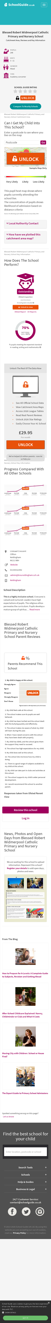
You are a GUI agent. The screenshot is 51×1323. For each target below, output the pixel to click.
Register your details (17, 868)
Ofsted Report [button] (20, 312)
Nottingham (15, 580)
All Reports (31, 312)
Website (14, 564)
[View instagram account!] (39, 1211)
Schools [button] (25, 1174)
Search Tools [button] (25, 1167)
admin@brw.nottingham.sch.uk (24, 575)
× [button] (49, 1303)
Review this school (25, 810)
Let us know (8, 1116)
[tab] (25, 224)
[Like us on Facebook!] (12, 1211)
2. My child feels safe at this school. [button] (19, 710)
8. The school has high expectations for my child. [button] (24, 748)
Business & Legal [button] (25, 1189)
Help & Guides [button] (25, 1181)
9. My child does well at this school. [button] (19, 752)
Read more (34, 609)
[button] (25, 223)
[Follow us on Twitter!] (25, 1211)
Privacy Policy (19, 1233)
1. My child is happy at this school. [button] (19, 680)
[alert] (25, 1312)
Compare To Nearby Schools (25, 106)
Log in (25, 818)
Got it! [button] (25, 1318)
